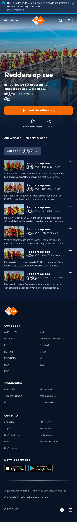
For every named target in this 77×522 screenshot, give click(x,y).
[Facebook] (62, 510)
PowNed (44, 345)
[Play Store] (40, 468)
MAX (6, 365)
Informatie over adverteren (35, 497)
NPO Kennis (46, 422)
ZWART (44, 365)
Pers (6, 402)
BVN (6, 441)
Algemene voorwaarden (17, 491)
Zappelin (9, 422)
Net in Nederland (49, 441)
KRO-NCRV (10, 358)
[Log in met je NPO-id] (69, 20)
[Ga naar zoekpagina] (60, 20)
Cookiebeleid (11, 497)
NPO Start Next (12, 435)
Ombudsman (47, 435)
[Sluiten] (73, 3)
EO (5, 345)
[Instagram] (70, 510)
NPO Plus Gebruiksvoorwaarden (50, 491)
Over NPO (9, 389)
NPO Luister (10, 448)
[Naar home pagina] (38, 20)
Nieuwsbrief (46, 389)
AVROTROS (10, 332)
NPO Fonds (45, 428)
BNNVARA (9, 338)
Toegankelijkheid (13, 396)
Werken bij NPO (48, 396)
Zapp (7, 428)
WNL (42, 358)
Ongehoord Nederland (52, 338)
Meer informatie (15, 10)
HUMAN (8, 352)
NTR (42, 332)
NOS (6, 371)
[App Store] (15, 468)
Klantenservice (47, 402)
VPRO (43, 352)
